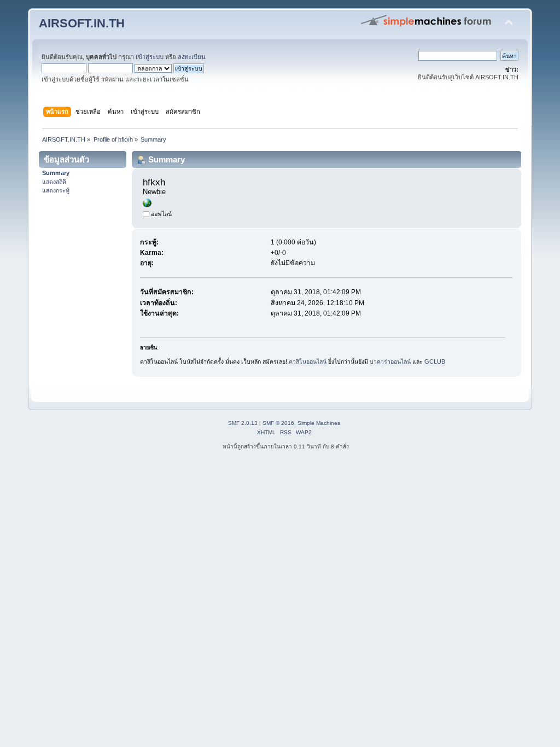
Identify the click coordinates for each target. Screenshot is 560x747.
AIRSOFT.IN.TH (82, 23)
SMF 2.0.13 (243, 423)
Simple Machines (319, 423)
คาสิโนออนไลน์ (307, 361)
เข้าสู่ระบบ (150, 57)
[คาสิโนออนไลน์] (147, 205)
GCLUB (434, 361)
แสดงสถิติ (54, 181)
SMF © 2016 (278, 423)
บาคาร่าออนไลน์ (390, 361)
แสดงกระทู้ (55, 190)
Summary (55, 173)
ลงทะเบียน (192, 57)
